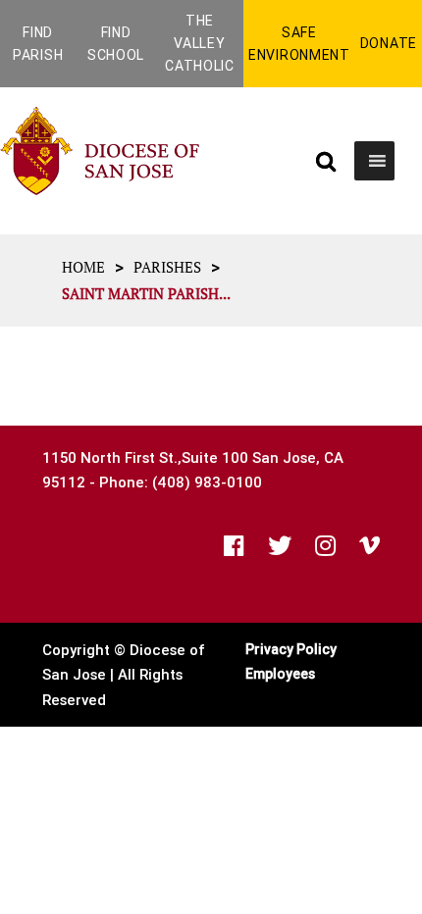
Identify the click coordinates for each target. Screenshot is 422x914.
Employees (280, 674)
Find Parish (38, 44)
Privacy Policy (291, 649)
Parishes (167, 267)
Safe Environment (299, 44)
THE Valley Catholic (200, 43)
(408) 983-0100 (207, 482)
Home (83, 267)
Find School (115, 44)
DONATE (388, 43)
